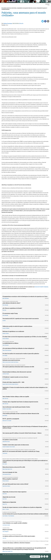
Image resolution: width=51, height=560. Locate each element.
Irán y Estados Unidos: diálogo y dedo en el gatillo (16, 396)
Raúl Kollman (5, 415)
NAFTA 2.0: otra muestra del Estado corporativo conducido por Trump (21, 451)
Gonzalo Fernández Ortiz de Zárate (9, 446)
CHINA (25, 293)
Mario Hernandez (6, 298)
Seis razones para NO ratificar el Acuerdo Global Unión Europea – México (22, 433)
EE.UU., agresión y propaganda (11, 418)
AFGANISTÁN (25, 488)
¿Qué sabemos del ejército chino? (11, 303)
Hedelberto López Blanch (7, 408)
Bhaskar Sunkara (6, 333)
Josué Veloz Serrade (6, 378)
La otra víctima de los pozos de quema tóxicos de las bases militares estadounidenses (25, 514)
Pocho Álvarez (15, 362)
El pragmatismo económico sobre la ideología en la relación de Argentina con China (25, 296)
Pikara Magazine (5, 531)
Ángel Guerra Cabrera (6, 486)
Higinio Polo (5, 504)
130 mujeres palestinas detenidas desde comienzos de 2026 (18, 366)
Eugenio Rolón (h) (6, 384)
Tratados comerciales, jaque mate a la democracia (16, 445)
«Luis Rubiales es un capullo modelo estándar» (15, 523)
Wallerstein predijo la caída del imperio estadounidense (17, 326)
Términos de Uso (29, 554)
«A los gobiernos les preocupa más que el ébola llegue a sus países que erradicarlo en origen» (25, 461)
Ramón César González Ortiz (7, 551)
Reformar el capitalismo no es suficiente (13, 331)
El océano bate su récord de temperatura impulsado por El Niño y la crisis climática (25, 336)
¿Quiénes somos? (35, 556)
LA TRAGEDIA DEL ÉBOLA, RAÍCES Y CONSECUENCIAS (25, 456)
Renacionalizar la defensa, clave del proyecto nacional (17, 372)
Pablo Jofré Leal (5, 398)
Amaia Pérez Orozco (6, 441)
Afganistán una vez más (9, 497)
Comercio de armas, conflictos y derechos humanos (16, 542)
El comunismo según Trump (10, 313)
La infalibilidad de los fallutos (10, 343)
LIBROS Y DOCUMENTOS (25, 518)
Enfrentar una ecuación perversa (11, 360)
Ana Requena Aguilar (6, 524)
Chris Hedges (5, 355)
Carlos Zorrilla (10, 362)
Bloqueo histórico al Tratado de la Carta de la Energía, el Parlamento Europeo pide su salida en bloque (25, 427)
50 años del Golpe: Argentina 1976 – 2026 (13, 382)
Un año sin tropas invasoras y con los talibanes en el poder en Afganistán (22, 507)
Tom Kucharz (5, 453)
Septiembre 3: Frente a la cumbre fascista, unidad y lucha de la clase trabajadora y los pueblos (25, 388)
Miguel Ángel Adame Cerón (7, 469)
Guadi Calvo (5, 493)
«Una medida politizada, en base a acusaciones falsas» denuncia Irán (21, 413)
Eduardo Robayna (6, 338)
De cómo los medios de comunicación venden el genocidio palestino (21, 353)
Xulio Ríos (4, 310)
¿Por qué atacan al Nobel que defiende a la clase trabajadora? (18, 348)
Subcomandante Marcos (7, 474)
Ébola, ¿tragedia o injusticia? (10, 479)
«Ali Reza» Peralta (6, 373)
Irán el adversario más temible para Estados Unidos (16, 407)
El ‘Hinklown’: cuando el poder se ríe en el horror (15, 377)
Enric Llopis (5, 463)
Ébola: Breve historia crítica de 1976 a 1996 (14, 467)
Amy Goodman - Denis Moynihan (8, 515)
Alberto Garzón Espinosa (7, 350)
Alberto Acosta (5, 362)
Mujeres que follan (7, 529)
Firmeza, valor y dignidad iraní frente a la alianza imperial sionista (20, 401)
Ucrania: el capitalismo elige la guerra (26, 323)
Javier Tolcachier (6, 345)
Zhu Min (4, 320)
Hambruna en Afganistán (9, 502)
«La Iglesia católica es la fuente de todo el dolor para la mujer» (19, 536)
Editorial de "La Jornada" (7, 420)
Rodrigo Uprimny (6, 480)
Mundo (21, 23)
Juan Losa (4, 538)
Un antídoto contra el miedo (10, 439)
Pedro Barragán (5, 304)
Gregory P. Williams (6, 328)
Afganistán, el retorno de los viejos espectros (14, 492)
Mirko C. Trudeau (6, 509)
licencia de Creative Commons (41, 286)
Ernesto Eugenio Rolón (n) (13, 384)
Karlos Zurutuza (8, 23)
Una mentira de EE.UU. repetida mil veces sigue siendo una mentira (21, 318)
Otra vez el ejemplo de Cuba (10, 472)
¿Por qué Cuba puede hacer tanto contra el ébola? (15, 484)
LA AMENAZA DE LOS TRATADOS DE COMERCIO (25, 423)
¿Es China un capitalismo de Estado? (12, 308)
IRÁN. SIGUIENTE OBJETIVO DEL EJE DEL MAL (25, 393)
